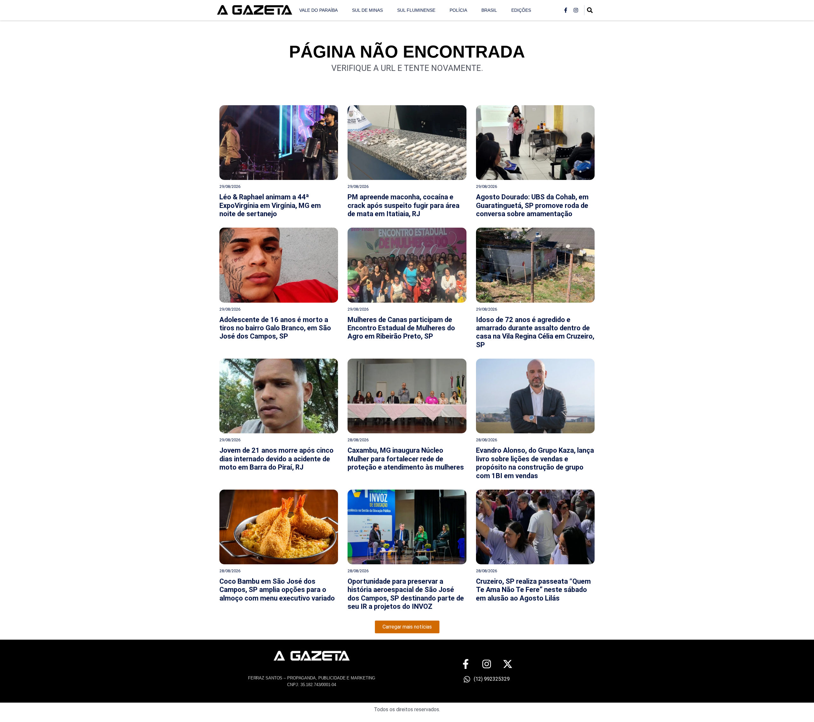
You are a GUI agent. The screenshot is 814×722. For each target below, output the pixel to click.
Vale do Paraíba (318, 10)
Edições (521, 10)
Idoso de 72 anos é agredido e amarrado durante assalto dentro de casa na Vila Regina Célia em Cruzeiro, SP (535, 332)
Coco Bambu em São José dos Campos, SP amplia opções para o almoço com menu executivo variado (277, 589)
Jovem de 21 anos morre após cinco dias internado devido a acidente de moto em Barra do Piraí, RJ (276, 458)
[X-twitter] (508, 664)
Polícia (458, 10)
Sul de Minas (367, 10)
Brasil (489, 10)
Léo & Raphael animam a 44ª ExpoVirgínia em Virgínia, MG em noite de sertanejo (270, 205)
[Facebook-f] (566, 10)
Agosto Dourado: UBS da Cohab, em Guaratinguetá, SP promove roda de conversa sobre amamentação (532, 205)
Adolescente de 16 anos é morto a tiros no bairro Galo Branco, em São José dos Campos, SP (275, 328)
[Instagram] (576, 10)
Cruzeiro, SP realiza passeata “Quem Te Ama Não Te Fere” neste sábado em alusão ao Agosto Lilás (533, 589)
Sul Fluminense (416, 10)
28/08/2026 (358, 439)
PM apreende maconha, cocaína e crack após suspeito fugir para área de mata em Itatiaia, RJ (403, 205)
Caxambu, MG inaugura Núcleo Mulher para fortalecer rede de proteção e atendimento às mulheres (406, 458)
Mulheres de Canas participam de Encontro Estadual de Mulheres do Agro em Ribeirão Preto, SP (401, 328)
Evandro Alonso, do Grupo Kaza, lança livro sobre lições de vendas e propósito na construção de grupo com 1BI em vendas (535, 462)
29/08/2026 (229, 186)
